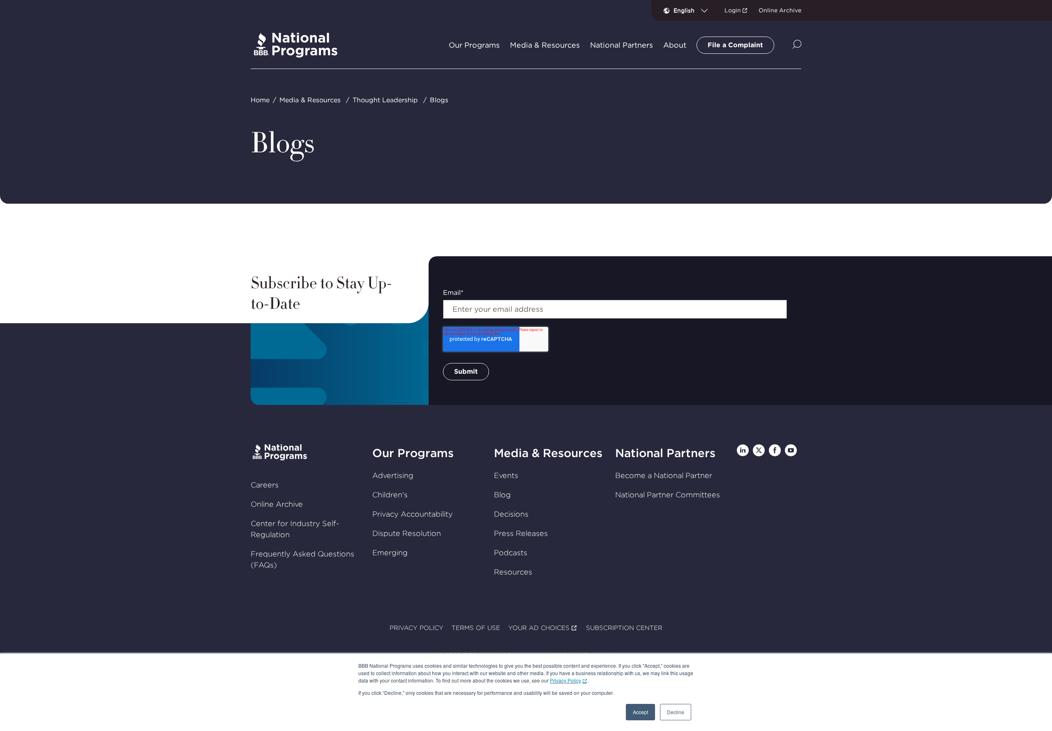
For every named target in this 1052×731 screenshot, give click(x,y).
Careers (265, 484)
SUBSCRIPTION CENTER (624, 628)
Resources (513, 572)
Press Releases (521, 533)
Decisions (511, 514)
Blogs (439, 100)
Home (260, 100)
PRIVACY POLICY (416, 628)
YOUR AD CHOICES (539, 628)
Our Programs (413, 453)
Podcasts (510, 552)
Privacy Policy (565, 680)
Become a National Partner (663, 475)
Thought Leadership (385, 100)
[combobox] (694, 10)
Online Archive (780, 10)
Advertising (392, 475)
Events (506, 475)
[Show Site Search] (797, 45)
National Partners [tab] (621, 45)
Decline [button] (675, 711)
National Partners (665, 453)
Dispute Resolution (406, 533)
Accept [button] (640, 711)
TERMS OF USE (476, 628)
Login (732, 10)
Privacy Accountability (412, 514)
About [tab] (674, 45)
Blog (502, 494)
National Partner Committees (667, 494)
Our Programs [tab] (474, 45)
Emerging (390, 552)
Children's (390, 494)
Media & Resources (310, 100)
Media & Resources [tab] (545, 45)
